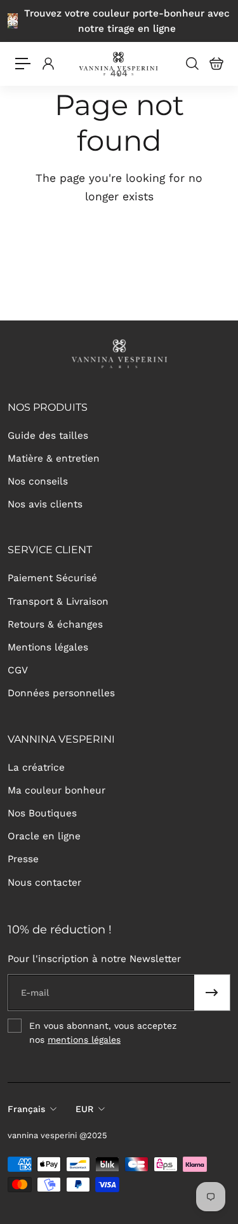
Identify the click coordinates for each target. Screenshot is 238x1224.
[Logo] (119, 64)
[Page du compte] (48, 64)
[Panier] (216, 64)
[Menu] (23, 63)
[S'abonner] (212, 992)
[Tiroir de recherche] (192, 64)
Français (26, 1109)
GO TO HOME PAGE (119, 236)
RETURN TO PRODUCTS (119, 279)
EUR (84, 1109)
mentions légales (84, 1040)
